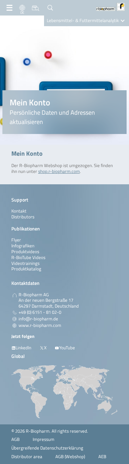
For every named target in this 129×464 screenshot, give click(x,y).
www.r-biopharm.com (40, 325)
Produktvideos (25, 251)
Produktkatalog (26, 269)
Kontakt (18, 211)
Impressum (43, 439)
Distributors (22, 217)
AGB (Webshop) (70, 456)
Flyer (16, 240)
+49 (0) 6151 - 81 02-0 (40, 312)
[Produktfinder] (36, 7)
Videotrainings (25, 263)
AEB (102, 456)
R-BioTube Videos (28, 257)
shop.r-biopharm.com (59, 171)
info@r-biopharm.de (38, 319)
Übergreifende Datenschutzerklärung (47, 448)
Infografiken (22, 246)
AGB (15, 439)
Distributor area (26, 456)
